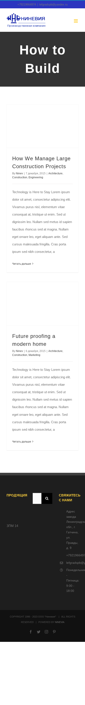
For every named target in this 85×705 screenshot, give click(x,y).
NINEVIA (59, 622)
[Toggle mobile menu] (76, 21)
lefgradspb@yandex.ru (53, 4)
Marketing (34, 355)
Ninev (19, 173)
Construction (19, 177)
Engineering (36, 177)
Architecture (55, 173)
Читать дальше (21, 263)
